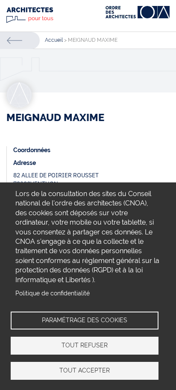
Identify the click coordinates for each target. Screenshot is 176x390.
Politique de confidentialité (52, 293)
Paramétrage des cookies (84, 320)
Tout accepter (84, 370)
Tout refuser (85, 345)
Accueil (54, 40)
